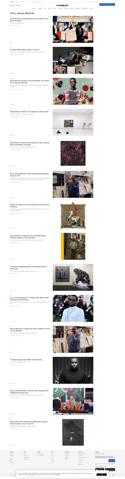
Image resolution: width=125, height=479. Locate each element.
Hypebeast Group (82, 453)
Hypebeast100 (84, 8)
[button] (33, 42)
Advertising (81, 460)
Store (91, 8)
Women (52, 455)
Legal (80, 462)
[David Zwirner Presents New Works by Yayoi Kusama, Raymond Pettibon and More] (73, 153)
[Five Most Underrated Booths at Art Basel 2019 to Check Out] (73, 277)
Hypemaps (67, 455)
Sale (52, 462)
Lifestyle (60, 8)
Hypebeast (67, 453)
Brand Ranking (40, 453)
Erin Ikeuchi (13, 25)
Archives (53, 460)
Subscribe (112, 460)
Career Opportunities (83, 457)
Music (54, 8)
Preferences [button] (58, 474)
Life (52, 457)
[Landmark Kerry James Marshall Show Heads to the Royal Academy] (73, 29)
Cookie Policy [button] (31, 474)
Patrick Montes (13, 364)
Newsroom (81, 455)
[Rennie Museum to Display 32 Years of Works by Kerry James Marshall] (73, 339)
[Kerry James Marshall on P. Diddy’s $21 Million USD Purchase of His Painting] (73, 308)
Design (49, 8)
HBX (66, 459)
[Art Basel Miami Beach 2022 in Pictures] (73, 60)
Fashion (34, 8)
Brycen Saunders (14, 89)
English (113, 474)
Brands (71, 8)
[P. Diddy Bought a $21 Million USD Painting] (73, 370)
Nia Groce (13, 242)
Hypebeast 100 (27, 457)
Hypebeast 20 (27, 459)
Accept (101, 474)
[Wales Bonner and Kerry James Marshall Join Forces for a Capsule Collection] (73, 91)
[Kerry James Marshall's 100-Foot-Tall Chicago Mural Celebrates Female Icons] (73, 401)
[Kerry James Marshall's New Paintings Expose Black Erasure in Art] (73, 184)
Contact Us (81, 464)
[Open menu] (10, 5)
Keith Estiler (13, 149)
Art (45, 8)
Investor (80, 459)
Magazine (77, 8)
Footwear (40, 8)
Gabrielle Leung (14, 213)
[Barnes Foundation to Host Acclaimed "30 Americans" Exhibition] (73, 215)
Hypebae (67, 457)
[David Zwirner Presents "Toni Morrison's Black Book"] (73, 122)
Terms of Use (108, 463)
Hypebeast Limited (15, 474)
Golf (52, 459)
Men (52, 453)
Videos (66, 8)
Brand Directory (40, 455)
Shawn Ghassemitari (15, 54)
